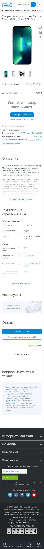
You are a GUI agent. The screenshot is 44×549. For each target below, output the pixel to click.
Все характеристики (11, 144)
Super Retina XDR (34, 133)
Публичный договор (17, 520)
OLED (23, 133)
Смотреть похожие (22, 114)
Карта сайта (32, 523)
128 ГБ (39, 140)
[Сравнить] (40, 32)
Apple (26, 231)
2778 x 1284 (36, 137)
